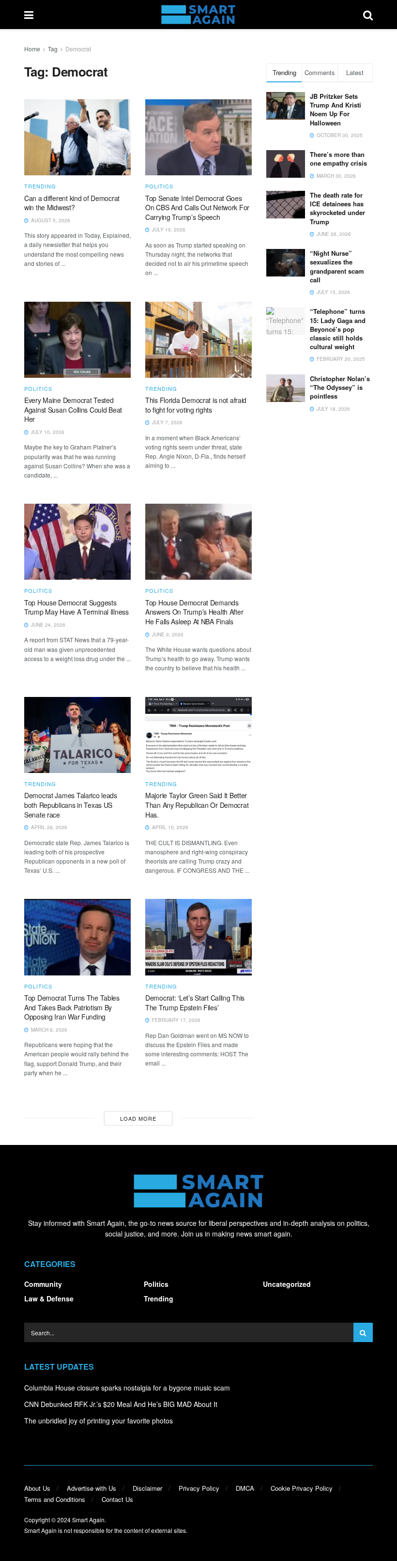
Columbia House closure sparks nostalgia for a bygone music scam (127, 1387)
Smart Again (88, 1519)
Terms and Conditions (54, 1499)
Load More (138, 1118)
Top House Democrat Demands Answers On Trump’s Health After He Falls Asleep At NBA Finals (194, 612)
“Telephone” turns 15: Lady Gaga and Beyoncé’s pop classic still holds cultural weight (338, 329)
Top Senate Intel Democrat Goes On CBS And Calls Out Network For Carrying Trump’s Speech (197, 207)
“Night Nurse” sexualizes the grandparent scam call (337, 266)
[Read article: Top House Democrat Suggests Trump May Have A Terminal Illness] (77, 542)
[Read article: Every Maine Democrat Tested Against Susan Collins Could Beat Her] (77, 340)
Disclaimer (147, 1488)
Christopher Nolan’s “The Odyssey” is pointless (340, 387)
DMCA (245, 1488)
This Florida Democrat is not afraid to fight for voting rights (195, 405)
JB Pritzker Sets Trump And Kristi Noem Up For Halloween (335, 109)
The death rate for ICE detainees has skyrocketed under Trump (337, 208)
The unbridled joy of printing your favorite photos (98, 1420)
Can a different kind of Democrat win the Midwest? (72, 203)
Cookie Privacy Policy (302, 1488)
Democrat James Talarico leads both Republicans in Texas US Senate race (70, 804)
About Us (37, 1488)
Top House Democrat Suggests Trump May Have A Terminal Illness (76, 607)
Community (43, 1284)
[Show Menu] (28, 14)
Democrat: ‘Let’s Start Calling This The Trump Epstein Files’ (194, 1002)
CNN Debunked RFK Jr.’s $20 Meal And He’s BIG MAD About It (120, 1404)
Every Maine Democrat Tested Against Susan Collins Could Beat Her (73, 409)
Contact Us (117, 1499)
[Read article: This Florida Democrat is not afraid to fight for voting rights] (198, 340)
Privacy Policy (199, 1488)
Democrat (78, 49)
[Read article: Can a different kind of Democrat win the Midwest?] (77, 137)
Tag (53, 49)
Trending (40, 186)
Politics (159, 186)
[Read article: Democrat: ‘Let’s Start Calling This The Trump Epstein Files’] (198, 937)
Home (32, 49)
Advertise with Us (91, 1488)
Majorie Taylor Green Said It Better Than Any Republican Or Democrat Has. (196, 804)
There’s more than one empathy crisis (338, 159)
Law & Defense (49, 1298)
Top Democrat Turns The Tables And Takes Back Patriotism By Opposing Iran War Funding (72, 1007)
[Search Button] (368, 14)
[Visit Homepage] (198, 14)
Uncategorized (287, 1284)
